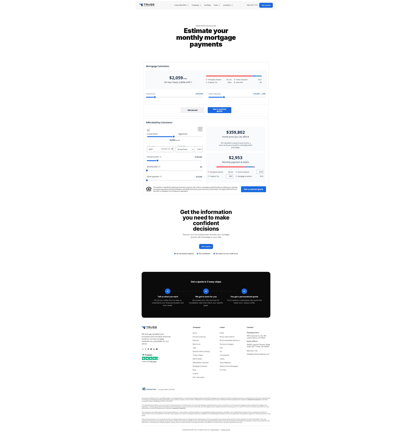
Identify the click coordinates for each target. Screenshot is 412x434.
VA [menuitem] (221, 351)
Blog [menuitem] (194, 370)
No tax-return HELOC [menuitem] (227, 337)
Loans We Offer (180, 5)
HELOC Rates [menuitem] (197, 359)
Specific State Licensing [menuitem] (201, 351)
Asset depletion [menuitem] (225, 362)
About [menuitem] (195, 333)
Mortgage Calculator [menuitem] (200, 366)
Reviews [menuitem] (196, 340)
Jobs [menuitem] (194, 348)
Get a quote (266, 5)
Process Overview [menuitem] (199, 337)
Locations (227, 5)
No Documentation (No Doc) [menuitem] (230, 340)
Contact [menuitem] (195, 374)
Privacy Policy (214, 430)
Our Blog (207, 5)
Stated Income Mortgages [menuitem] (229, 366)
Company (195, 5)
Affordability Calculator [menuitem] (201, 362)
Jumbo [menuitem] (222, 359)
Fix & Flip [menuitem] (223, 370)
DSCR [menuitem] (222, 333)
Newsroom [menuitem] (196, 344)
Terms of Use (225, 430)
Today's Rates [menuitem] (198, 355)
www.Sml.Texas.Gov (254, 399)
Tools (216, 5)
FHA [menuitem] (221, 348)
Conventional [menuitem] (224, 355)
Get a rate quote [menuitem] (198, 377)
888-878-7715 (252, 5)
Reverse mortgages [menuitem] (227, 344)
